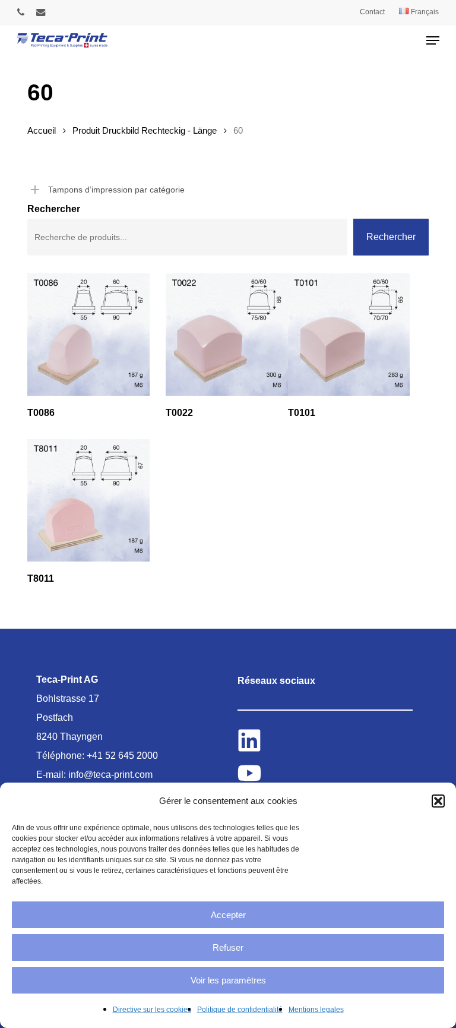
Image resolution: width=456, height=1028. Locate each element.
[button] (438, 801)
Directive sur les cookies (152, 1009)
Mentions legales (316, 1009)
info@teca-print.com (110, 775)
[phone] (20, 12)
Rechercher (53, 209)
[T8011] (88, 500)
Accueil (41, 130)
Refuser (228, 947)
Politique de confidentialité (240, 1009)
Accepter (228, 915)
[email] (41, 12)
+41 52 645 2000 (122, 755)
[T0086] (88, 334)
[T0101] (349, 334)
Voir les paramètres (228, 980)
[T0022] (227, 334)
